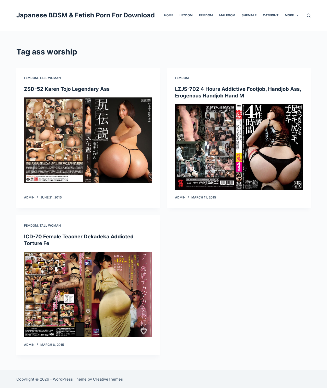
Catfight (270, 15)
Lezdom (186, 15)
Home (168, 15)
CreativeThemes (108, 379)
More (289, 15)
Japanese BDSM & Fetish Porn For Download (85, 15)
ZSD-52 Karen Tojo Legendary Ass (67, 89)
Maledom (227, 15)
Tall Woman (50, 78)
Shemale (249, 15)
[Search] (309, 15)
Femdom (206, 15)
